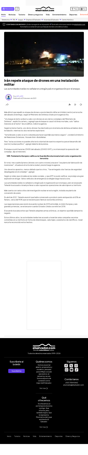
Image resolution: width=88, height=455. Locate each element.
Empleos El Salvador (33, 20)
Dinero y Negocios (73, 436)
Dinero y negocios (35, 15)
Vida (48, 15)
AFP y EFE (19, 96)
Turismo (21, 15)
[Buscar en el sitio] (17, 9)
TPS (14, 20)
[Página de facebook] (66, 367)
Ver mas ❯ (43, 388)
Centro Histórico (68, 20)
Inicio (3, 14)
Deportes (73, 15)
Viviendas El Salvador (51, 20)
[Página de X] (71, 367)
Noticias (12, 15)
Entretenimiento (59, 15)
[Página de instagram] (76, 367)
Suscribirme (16, 371)
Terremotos (6, 20)
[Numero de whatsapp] (66, 371)
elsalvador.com (79, 24)
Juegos (20, 20)
